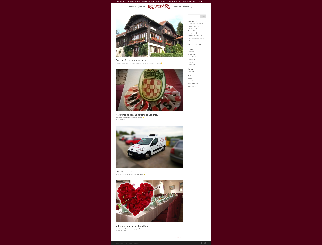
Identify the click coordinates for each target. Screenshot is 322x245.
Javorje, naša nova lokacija (195, 23)
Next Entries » (179, 238)
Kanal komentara (193, 83)
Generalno (191, 71)
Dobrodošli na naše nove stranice (133, 60)
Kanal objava (191, 81)
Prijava (190, 78)
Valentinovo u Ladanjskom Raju (132, 225)
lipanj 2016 (191, 62)
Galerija (141, 7)
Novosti (186, 7)
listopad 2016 (192, 57)
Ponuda (177, 7)
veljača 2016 (191, 64)
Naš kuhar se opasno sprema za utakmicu (137, 114)
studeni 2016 (191, 54)
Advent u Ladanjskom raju (195, 35)
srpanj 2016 (191, 59)
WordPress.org (192, 86)
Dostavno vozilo (124, 171)
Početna (132, 7)
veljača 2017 (191, 52)
